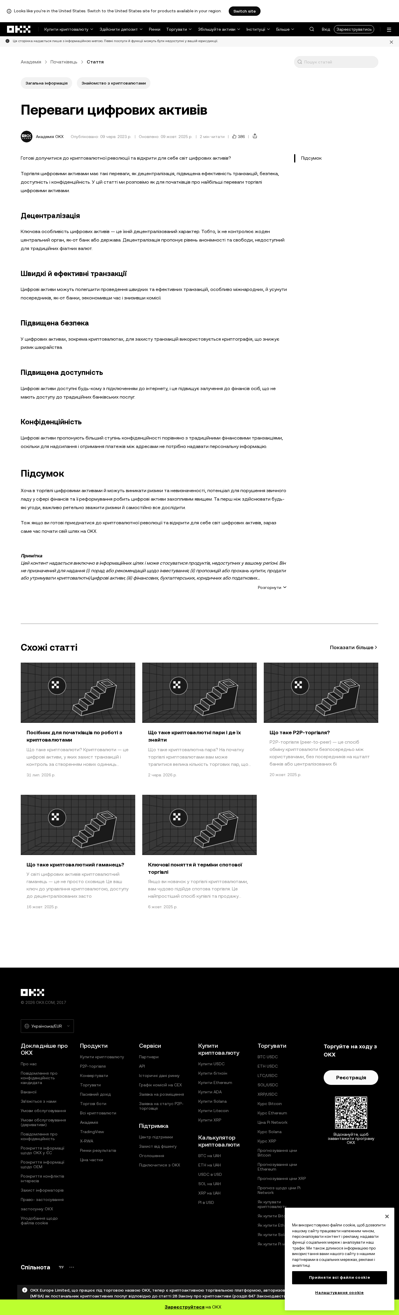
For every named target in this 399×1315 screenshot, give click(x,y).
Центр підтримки (156, 1137)
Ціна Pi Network (272, 1122)
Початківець (64, 62)
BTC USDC (268, 1056)
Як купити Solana (274, 1234)
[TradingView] (61, 1267)
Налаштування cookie (339, 1292)
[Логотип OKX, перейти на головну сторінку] (19, 29)
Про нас (29, 1063)
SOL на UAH (209, 1183)
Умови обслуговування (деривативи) (43, 1122)
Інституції (256, 29)
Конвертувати (94, 1075)
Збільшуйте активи (216, 29)
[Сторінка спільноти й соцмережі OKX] (71, 1267)
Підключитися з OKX (159, 1165)
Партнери (149, 1056)
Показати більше (352, 647)
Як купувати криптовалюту (272, 1204)
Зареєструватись (354, 29)
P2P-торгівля (93, 1066)
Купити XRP (209, 1120)
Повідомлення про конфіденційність (39, 1136)
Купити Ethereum (215, 1082)
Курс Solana (270, 1131)
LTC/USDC (267, 1075)
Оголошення (151, 1155)
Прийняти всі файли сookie (339, 1277)
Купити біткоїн (212, 1073)
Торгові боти (93, 1103)
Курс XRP (267, 1141)
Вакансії (29, 1092)
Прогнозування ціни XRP (282, 1178)
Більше (282, 29)
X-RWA (86, 1141)
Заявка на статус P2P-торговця (161, 1106)
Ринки (154, 29)
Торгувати (176, 29)
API (142, 1066)
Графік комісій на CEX (160, 1085)
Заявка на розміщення (161, 1094)
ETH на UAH (209, 1165)
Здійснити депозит (119, 29)
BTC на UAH (209, 1155)
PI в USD (206, 1202)
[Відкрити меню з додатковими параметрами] (389, 29)
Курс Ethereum (272, 1113)
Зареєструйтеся (184, 1307)
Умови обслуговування (43, 1110)
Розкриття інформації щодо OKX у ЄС (42, 1150)
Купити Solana (212, 1101)
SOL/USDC (268, 1085)
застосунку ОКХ (37, 1209)
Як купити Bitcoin (275, 1216)
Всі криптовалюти (98, 1113)
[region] (339, 1259)
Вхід (326, 29)
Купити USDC (211, 1063)
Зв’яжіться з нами (38, 1101)
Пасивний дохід (95, 1094)
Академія (31, 62)
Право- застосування (42, 1199)
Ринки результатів (98, 1150)
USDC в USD (210, 1174)
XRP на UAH (209, 1193)
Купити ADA (210, 1092)
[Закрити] (391, 41)
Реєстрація (351, 1077)
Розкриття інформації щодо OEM (42, 1164)
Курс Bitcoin (270, 1103)
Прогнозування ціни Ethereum (277, 1166)
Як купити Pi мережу (278, 1244)
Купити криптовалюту (66, 29)
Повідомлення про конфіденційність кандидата (39, 1078)
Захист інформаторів (42, 1190)
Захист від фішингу (158, 1146)
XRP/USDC (267, 1094)
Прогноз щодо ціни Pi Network (279, 1190)
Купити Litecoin (213, 1110)
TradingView (92, 1131)
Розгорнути (269, 587)
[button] (312, 29)
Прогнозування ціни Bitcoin (277, 1152)
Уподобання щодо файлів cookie (39, 1220)
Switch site (244, 11)
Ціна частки (91, 1159)
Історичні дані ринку (159, 1075)
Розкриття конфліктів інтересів (42, 1178)
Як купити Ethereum (277, 1225)
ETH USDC (268, 1066)
